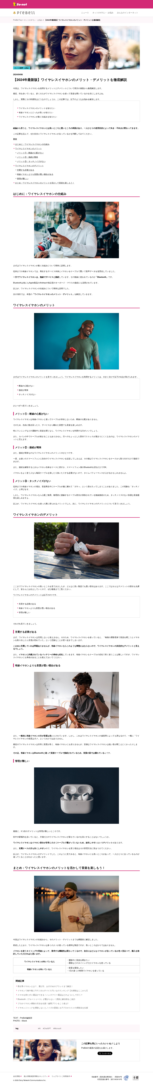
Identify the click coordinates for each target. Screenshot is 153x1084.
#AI (39, 1028)
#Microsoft (57, 1028)
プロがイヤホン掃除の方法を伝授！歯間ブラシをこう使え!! (43, 1003)
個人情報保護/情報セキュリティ (36, 1076)
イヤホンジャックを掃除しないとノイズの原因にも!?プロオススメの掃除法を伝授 (53, 1007)
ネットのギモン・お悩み (102, 12)
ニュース (85, 12)
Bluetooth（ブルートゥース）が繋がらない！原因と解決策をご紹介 (46, 999)
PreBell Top (17, 20)
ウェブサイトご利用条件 (61, 1076)
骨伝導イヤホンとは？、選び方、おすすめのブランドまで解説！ (45, 986)
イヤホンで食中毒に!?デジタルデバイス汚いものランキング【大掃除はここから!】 (53, 990)
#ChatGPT (47, 1028)
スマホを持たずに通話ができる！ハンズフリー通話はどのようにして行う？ (50, 994)
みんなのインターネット (127, 12)
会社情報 (16, 1076)
